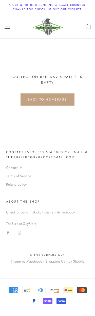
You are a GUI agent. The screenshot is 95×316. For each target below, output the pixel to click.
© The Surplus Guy (47, 255)
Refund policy (16, 184)
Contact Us (14, 167)
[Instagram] (19, 232)
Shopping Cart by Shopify (64, 261)
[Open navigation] (7, 27)
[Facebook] (8, 232)
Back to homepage (47, 99)
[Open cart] (88, 26)
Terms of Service (18, 176)
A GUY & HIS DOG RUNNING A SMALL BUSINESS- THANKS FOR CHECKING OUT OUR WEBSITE (47, 7)
